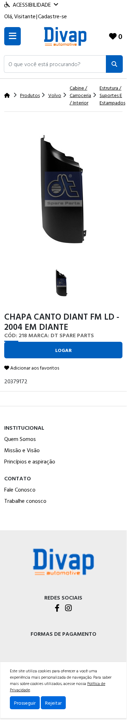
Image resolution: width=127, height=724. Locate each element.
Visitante (25, 16)
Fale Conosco (20, 489)
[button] (55, 64)
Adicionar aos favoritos (34, 367)
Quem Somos (20, 439)
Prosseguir (25, 702)
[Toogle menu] (12, 36)
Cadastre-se (52, 16)
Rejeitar (53, 702)
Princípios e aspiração (29, 461)
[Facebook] (57, 608)
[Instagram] (68, 608)
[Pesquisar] (114, 64)
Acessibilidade (32, 4)
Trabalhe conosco (25, 500)
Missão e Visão (22, 450)
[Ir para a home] (63, 561)
